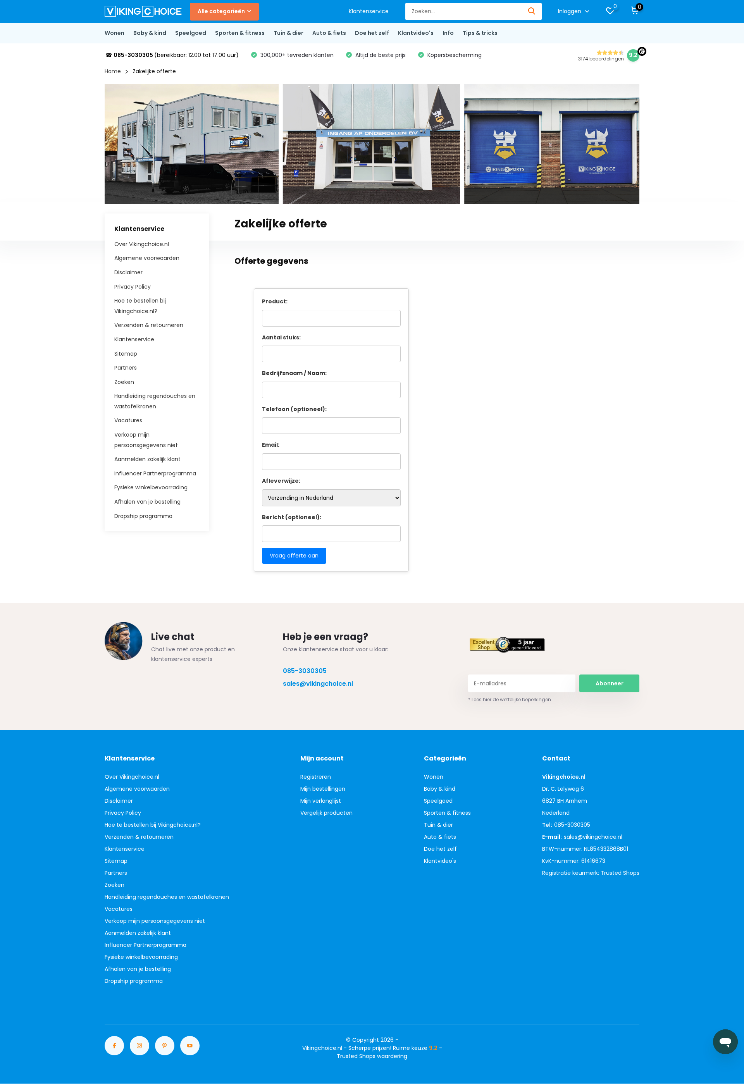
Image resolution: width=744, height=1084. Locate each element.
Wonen (114, 33)
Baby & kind (149, 33)
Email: (270, 445)
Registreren (315, 777)
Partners (125, 368)
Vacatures (128, 420)
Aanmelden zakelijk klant (147, 459)
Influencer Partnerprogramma (155, 473)
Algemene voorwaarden (146, 258)
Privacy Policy (132, 286)
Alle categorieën (221, 11)
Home (113, 71)
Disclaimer (128, 272)
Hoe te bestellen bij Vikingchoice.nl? (153, 825)
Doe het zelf (372, 33)
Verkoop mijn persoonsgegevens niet (155, 921)
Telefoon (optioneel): (294, 409)
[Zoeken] (532, 11)
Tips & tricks (480, 33)
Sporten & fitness (240, 33)
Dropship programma (143, 516)
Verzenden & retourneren (148, 325)
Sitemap (125, 353)
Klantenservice (369, 11)
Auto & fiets (329, 33)
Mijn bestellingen (322, 789)
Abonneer (609, 683)
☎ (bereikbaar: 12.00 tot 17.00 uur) (172, 55)
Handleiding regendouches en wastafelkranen (167, 897)
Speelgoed (190, 33)
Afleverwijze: (281, 481)
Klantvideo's (416, 33)
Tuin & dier (288, 33)
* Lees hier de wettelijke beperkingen (509, 699)
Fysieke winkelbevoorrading (151, 487)
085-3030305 (305, 670)
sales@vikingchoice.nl (318, 683)
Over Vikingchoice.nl (141, 244)
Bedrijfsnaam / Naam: (294, 373)
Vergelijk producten (326, 813)
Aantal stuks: (281, 337)
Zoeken (124, 381)
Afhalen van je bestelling (147, 502)
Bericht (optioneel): (291, 517)
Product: (275, 301)
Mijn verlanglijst (320, 801)
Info (448, 33)
